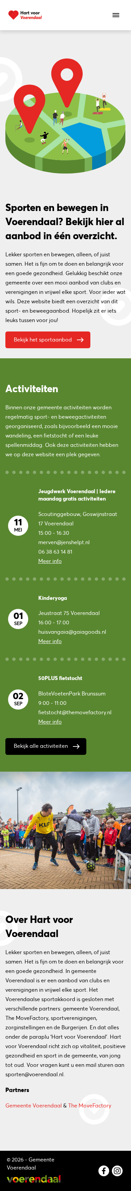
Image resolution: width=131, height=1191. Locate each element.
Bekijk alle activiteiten (47, 746)
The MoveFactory (89, 1105)
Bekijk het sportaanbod (49, 340)
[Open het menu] (116, 15)
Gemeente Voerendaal (33, 1105)
